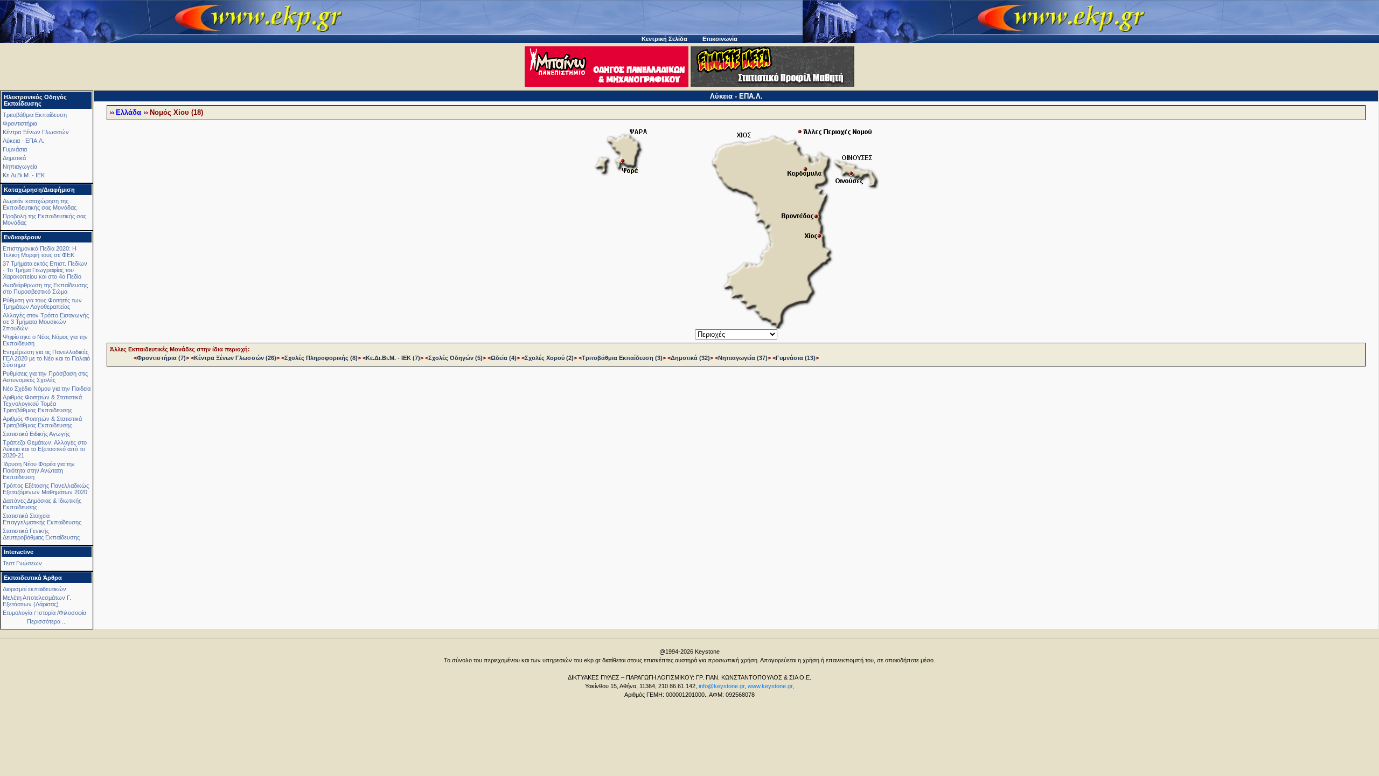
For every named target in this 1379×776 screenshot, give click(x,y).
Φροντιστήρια (20, 123)
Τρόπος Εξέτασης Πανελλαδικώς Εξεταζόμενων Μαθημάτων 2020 (46, 488)
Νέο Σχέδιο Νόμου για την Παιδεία (46, 388)
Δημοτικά (14, 158)
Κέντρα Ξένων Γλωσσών (36, 132)
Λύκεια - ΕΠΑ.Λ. (23, 140)
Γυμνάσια (15, 149)
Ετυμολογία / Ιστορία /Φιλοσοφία (44, 612)
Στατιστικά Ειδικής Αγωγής (36, 434)
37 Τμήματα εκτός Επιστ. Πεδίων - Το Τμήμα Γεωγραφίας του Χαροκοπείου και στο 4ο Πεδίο (45, 270)
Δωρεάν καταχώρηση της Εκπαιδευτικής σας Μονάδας (39, 204)
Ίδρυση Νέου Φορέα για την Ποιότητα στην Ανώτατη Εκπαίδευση (39, 470)
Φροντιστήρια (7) (161, 358)
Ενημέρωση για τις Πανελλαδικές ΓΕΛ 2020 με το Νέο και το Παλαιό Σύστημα (46, 358)
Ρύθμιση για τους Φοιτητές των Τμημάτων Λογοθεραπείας (42, 303)
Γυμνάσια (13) (796, 358)
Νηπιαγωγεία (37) (743, 358)
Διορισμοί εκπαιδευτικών (34, 589)
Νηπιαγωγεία (20, 166)
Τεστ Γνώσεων (22, 563)
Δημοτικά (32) (690, 358)
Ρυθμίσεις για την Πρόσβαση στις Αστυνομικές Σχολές (45, 376)
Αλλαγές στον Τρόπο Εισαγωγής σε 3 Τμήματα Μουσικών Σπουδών (46, 321)
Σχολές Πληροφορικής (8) (321, 358)
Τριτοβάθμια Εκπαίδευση (35, 115)
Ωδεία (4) (504, 358)
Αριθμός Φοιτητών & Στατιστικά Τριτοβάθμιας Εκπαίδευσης (42, 421)
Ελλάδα (128, 112)
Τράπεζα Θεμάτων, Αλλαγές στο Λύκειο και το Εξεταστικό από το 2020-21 (45, 449)
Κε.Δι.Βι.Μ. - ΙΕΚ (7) (393, 358)
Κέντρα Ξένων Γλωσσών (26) (235, 358)
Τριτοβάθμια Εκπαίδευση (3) (622, 358)
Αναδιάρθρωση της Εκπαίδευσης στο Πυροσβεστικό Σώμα (45, 288)
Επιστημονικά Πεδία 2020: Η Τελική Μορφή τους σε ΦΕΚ (39, 251)
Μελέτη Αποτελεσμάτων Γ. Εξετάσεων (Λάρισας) (37, 600)
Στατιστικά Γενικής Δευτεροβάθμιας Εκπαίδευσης (41, 534)
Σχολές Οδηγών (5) (455, 358)
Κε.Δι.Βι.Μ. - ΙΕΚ (24, 175)
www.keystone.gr (770, 686)
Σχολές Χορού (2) (549, 358)
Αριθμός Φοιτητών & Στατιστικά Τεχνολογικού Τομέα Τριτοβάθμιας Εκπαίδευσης (42, 403)
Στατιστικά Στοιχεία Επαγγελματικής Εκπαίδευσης (42, 518)
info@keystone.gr (721, 686)
